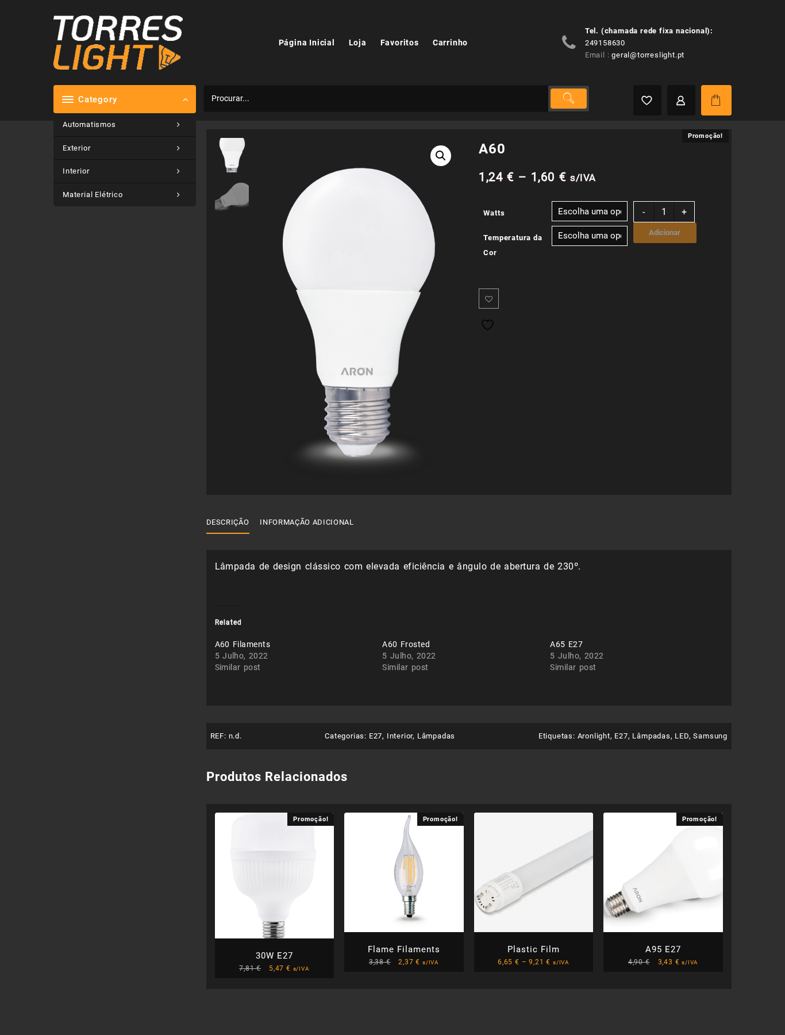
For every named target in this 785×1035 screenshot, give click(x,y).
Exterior (76, 148)
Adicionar (664, 232)
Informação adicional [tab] (306, 522)
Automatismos (89, 124)
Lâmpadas (436, 736)
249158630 (605, 43)
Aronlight (594, 736)
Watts (494, 213)
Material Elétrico (93, 194)
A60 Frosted (406, 644)
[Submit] (568, 99)
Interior (76, 171)
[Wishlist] (647, 100)
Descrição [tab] (227, 522)
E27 (375, 736)
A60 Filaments (243, 644)
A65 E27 (566, 644)
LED (681, 736)
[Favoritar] (489, 298)
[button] (440, 155)
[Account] (681, 100)
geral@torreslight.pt (647, 55)
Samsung (710, 736)
